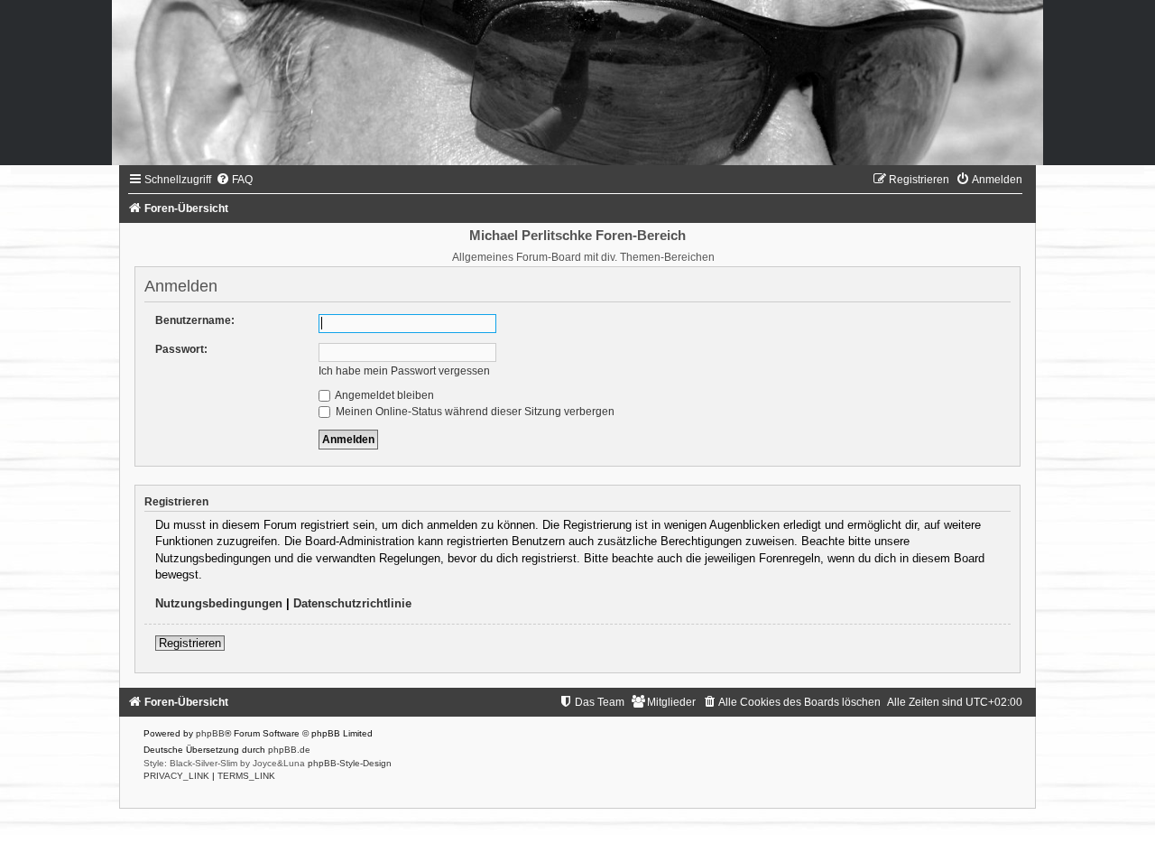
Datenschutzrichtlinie (352, 603)
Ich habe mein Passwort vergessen (404, 371)
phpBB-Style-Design (350, 763)
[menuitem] (234, 179)
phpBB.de (289, 750)
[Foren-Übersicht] (577, 82)
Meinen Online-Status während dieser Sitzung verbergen (473, 411)
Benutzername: (195, 320)
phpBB (210, 733)
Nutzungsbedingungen (218, 603)
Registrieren (190, 643)
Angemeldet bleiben (383, 395)
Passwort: (181, 349)
